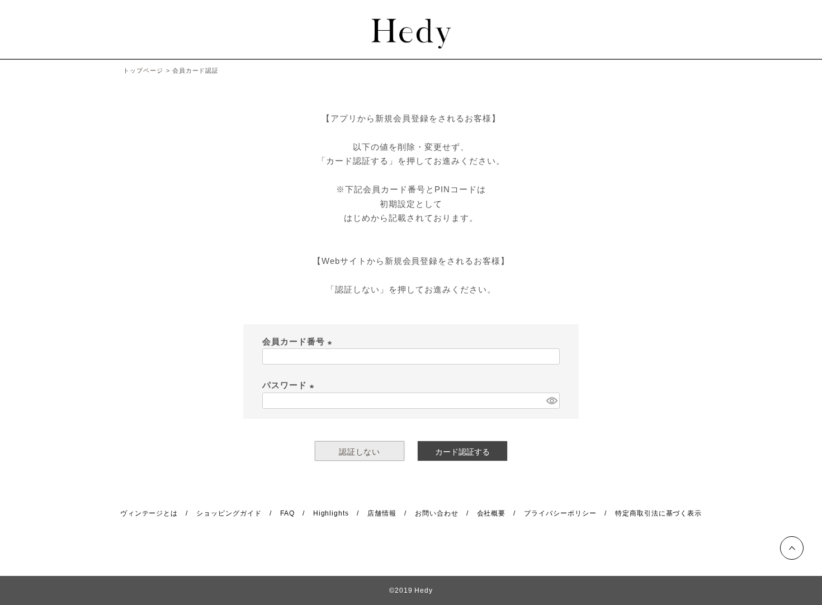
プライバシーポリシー (560, 513)
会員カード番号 (299, 341)
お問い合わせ (437, 513)
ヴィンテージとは (149, 513)
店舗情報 (381, 513)
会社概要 (491, 513)
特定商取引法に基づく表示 (658, 513)
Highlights (331, 513)
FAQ (287, 513)
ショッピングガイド (229, 513)
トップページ (143, 70)
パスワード (290, 385)
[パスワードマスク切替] (551, 400)
